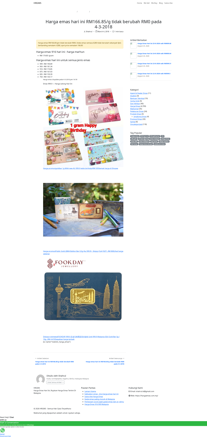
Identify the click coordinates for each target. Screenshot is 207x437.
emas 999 (134, 141)
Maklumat (134, 109)
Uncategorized (136, 124)
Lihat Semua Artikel (55, 382)
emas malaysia (144, 141)
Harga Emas (83, 11)
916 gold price (154, 136)
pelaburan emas (159, 144)
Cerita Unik (134, 101)
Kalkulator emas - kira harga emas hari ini (101, 394)
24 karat (141, 139)
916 (162, 136)
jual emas (154, 141)
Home (139, 3)
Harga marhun (164, 141)
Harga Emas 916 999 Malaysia (97, 404)
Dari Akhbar (135, 103)
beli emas (134, 144)
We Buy (154, 3)
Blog (161, 3)
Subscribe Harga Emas (94, 396)
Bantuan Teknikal (137, 98)
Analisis (133, 96)
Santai (132, 122)
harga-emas (135, 136)
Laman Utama (70, 11)
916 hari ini (144, 136)
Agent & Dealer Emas (138, 93)
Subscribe (168, 3)
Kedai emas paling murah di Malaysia (100, 399)
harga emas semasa (145, 144)
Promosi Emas (136, 119)
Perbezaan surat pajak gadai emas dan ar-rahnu (104, 402)
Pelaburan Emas (136, 111)
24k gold (134, 139)
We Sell (147, 3)
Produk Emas (135, 114)
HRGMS (37, 3)
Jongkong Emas (140, 116)
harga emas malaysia (153, 139)
